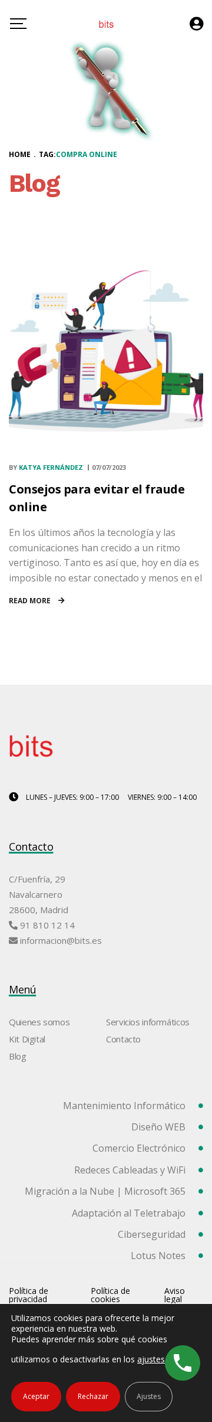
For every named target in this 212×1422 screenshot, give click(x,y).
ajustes (151, 1359)
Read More (30, 601)
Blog (17, 1056)
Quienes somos (39, 1022)
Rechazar (93, 1396)
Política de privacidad (28, 1295)
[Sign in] (196, 23)
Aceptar (36, 1396)
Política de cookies (110, 1295)
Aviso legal (174, 1295)
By (46, 467)
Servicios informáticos (148, 1022)
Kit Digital (27, 1039)
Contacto (123, 1039)
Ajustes (149, 1396)
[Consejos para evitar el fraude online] (106, 350)
